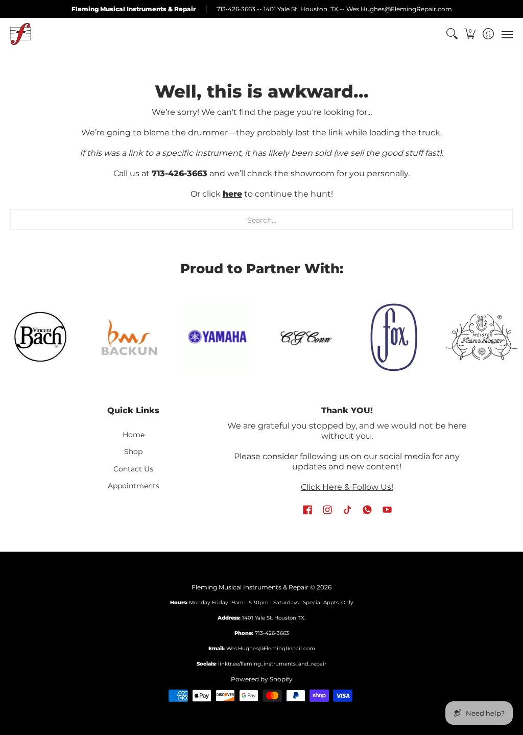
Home (134, 434)
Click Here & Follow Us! (347, 487)
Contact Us (133, 468)
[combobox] (261, 219)
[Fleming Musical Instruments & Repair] (20, 34)
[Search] (452, 34)
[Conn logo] (305, 336)
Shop (133, 451)
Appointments (133, 485)
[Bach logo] (41, 337)
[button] (470, 34)
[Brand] (217, 336)
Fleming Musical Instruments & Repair (250, 587)
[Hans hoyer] (481, 337)
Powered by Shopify (262, 679)
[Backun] (129, 337)
